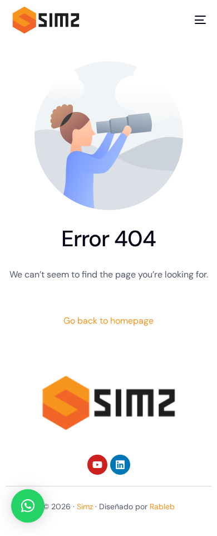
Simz (85, 506)
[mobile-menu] (192, 20)
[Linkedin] (120, 465)
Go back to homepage (108, 321)
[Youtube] (97, 465)
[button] (28, 506)
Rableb (162, 506)
